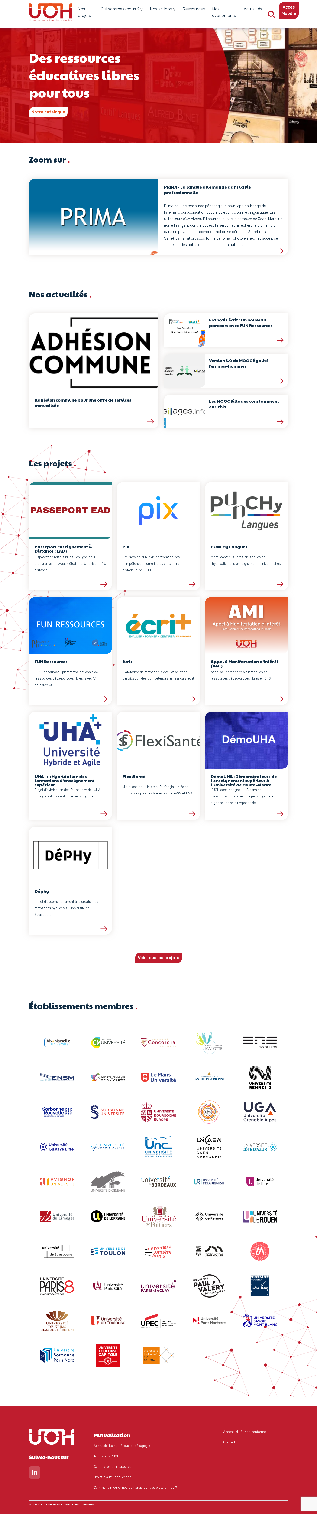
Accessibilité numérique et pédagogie (122, 1446)
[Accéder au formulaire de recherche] (271, 16)
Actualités (253, 9)
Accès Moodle (288, 10)
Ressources (194, 9)
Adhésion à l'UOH (106, 1456)
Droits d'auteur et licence (112, 1477)
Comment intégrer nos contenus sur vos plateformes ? (135, 1488)
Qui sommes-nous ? (120, 9)
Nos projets (84, 12)
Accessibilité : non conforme (244, 1432)
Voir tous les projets (158, 957)
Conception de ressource (113, 1467)
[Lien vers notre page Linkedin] (34, 1473)
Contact (229, 1442)
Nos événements (224, 12)
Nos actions (161, 9)
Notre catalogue (48, 112)
